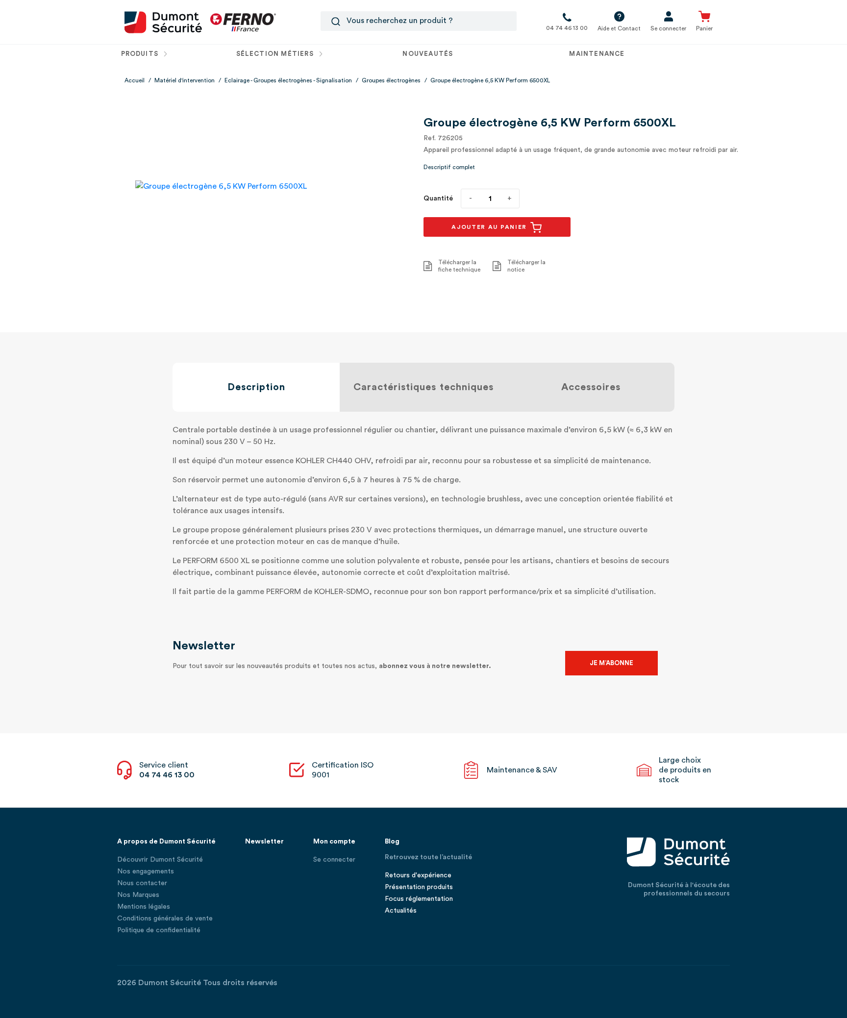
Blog (392, 841)
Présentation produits (419, 887)
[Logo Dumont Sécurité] (163, 21)
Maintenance (596, 53)
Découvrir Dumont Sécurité (160, 859)
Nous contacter (142, 883)
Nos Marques (138, 895)
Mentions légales (143, 906)
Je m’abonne (611, 663)
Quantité (438, 198)
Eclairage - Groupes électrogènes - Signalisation (288, 80)
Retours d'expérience (418, 875)
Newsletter (264, 841)
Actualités (401, 910)
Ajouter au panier (490, 227)
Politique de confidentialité (158, 930)
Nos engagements (145, 871)
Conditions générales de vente (165, 918)
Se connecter (334, 859)
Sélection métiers (276, 53)
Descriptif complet (449, 167)
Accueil (135, 80)
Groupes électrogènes (391, 80)
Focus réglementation (419, 898)
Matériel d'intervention (184, 80)
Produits (141, 53)
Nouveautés (427, 53)
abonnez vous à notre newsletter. (435, 666)
